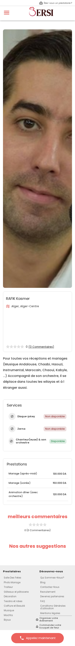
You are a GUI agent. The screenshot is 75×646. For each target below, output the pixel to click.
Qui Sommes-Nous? (52, 577)
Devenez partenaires (52, 596)
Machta (8, 615)
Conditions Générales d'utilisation (53, 607)
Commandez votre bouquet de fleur (50, 626)
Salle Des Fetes (12, 577)
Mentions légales (50, 613)
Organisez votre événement (48, 619)
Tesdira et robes (13, 601)
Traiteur (8, 587)
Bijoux (7, 619)
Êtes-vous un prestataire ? (58, 3)
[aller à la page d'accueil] (41, 18)
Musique (9, 610)
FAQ (42, 601)
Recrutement (47, 591)
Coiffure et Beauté (14, 605)
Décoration (10, 596)
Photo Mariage (12, 582)
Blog (42, 582)
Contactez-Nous (49, 587)
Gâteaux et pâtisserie (16, 591)
